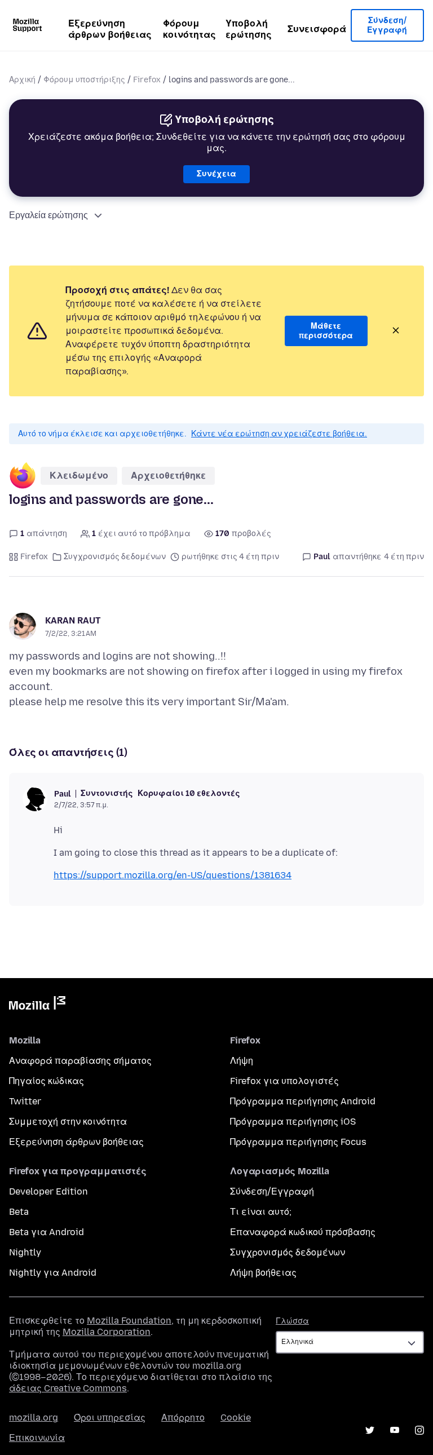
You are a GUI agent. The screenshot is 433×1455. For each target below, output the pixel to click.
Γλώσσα (292, 1321)
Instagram (419, 1430)
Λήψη (241, 1060)
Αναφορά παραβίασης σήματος (80, 1060)
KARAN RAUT (72, 620)
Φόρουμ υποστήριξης (84, 80)
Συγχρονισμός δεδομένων (115, 556)
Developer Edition (48, 1191)
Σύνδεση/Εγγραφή (387, 26)
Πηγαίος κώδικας (46, 1081)
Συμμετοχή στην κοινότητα (68, 1121)
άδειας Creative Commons (68, 1388)
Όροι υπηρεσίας (109, 1417)
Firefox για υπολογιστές (284, 1081)
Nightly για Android (52, 1272)
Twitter (25, 1101)
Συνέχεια (216, 174)
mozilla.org (33, 1417)
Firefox (147, 80)
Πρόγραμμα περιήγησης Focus (298, 1141)
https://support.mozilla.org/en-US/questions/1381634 (172, 875)
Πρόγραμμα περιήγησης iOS (293, 1121)
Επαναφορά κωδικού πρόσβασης (302, 1232)
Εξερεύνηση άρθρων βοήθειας (110, 29)
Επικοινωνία (37, 1437)
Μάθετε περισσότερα (326, 331)
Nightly (25, 1252)
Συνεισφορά (317, 29)
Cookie (235, 1417)
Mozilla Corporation (107, 1331)
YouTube (394, 1430)
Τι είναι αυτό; (260, 1211)
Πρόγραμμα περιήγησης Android (302, 1101)
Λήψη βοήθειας (263, 1272)
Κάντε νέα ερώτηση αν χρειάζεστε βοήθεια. (279, 434)
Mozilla (37, 1005)
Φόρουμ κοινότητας (189, 29)
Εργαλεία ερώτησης (48, 215)
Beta (19, 1211)
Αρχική (22, 80)
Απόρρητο (183, 1417)
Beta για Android (46, 1232)
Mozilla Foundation (129, 1320)
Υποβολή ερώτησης (249, 29)
